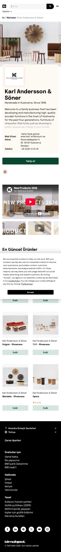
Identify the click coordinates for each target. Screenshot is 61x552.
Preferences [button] (27, 284)
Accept (30, 292)
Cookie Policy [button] (14, 281)
